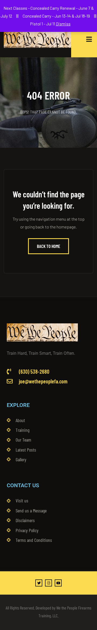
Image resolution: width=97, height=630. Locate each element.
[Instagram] (48, 582)
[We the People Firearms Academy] (37, 39)
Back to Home (48, 246)
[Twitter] (38, 582)
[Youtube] (58, 582)
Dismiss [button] (63, 23)
